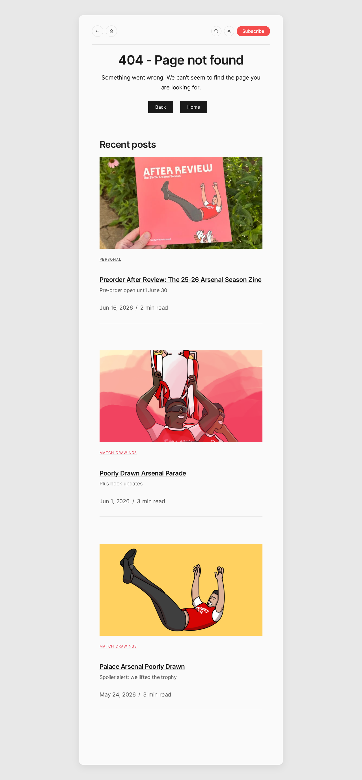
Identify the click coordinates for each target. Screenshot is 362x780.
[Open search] (216, 31)
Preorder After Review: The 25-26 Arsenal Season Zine (181, 279)
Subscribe (253, 31)
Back (160, 107)
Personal (110, 259)
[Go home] (111, 31)
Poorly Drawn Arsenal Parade (143, 473)
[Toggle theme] (229, 31)
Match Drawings (118, 453)
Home (193, 107)
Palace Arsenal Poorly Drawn (142, 666)
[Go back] (97, 31)
